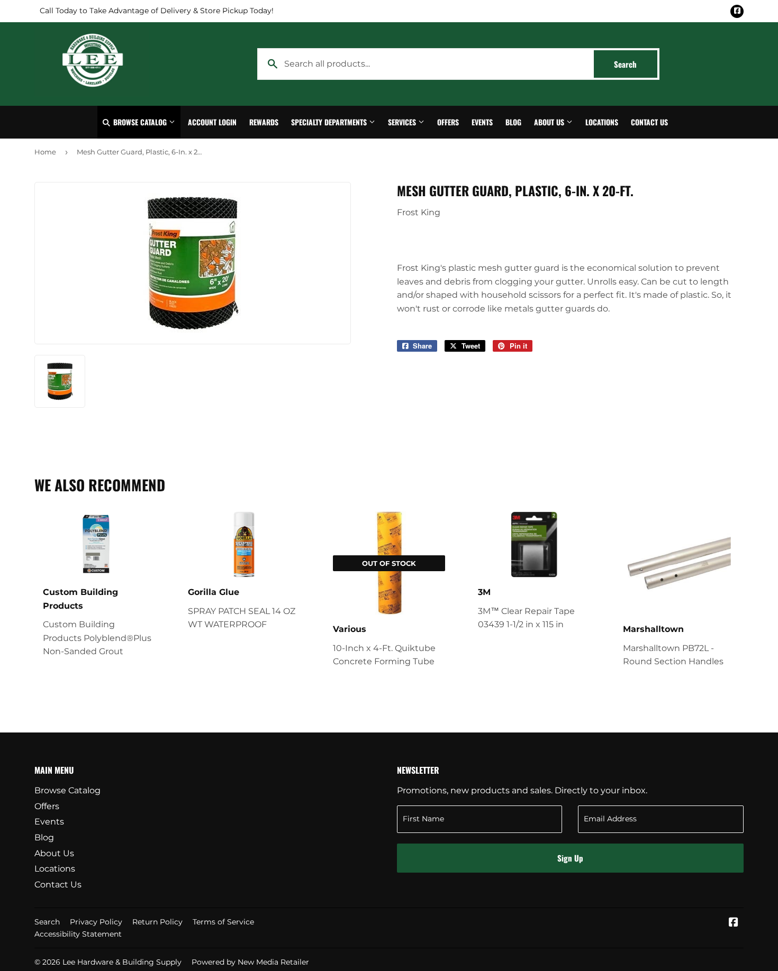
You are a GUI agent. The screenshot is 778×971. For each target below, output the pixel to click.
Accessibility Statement (78, 934)
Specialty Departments (330, 121)
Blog (513, 121)
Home (45, 152)
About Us (550, 121)
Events (482, 121)
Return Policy (157, 922)
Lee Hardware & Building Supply (122, 962)
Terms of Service (223, 922)
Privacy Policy (96, 922)
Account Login (212, 121)
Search (635, 64)
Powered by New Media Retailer (250, 962)
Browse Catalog (140, 121)
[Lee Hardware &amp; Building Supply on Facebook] (733, 923)
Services (403, 121)
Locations (601, 121)
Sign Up (570, 858)
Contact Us (649, 121)
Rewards (263, 121)
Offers (448, 121)
